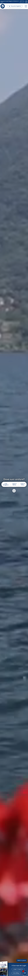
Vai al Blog (16, 973)
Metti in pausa (22, 960)
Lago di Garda (14, 484)
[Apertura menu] (26, 6)
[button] (22, 2)
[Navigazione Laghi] (2, 6)
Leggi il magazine (18, 969)
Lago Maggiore (5, 484)
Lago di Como (22, 484)
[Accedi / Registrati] (26, 2)
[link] (14, 490)
